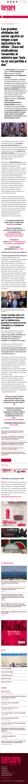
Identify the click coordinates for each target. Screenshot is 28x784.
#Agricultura (11, 224)
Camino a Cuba (5, 691)
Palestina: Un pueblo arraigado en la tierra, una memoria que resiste (13, 588)
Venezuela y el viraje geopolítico (10, 718)
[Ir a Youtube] (13, 2)
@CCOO (20, 236)
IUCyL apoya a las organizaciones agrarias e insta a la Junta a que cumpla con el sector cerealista (12, 432)
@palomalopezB (10, 234)
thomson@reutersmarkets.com (11, 497)
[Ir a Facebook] (8, 2)
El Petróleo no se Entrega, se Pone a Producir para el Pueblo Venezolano (13, 697)
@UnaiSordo (19, 234)
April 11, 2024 (19, 249)
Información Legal (7, 773)
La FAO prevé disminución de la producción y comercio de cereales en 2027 (12, 448)
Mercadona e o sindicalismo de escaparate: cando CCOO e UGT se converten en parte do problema (13, 729)
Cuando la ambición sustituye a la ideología (13, 723)
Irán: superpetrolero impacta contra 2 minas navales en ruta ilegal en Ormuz (13, 582)
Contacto (4, 766)
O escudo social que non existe (9, 707)
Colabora (4, 768)
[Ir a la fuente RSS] (16, 2)
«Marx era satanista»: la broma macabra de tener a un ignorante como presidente (13, 741)
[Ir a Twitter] (10, 2)
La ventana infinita (6, 668)
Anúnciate (4, 770)
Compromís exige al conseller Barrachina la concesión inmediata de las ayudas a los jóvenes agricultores (13, 453)
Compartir (6, 460)
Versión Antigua (6, 775)
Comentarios (5, 772)
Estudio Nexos (20, 780)
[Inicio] (8, 7)
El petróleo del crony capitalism (10, 702)
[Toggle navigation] (2, 17)
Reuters (3, 482)
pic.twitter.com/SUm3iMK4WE (14, 243)
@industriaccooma (11, 236)
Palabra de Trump (6, 678)
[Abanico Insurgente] (14, 549)
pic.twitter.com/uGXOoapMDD (14, 419)
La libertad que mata (7, 675)
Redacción (3, 23)
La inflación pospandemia (8, 736)
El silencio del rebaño (7, 672)
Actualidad (10, 23)
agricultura (4, 465)
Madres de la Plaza (6, 681)
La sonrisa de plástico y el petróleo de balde (13, 713)
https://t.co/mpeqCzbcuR (16, 242)
